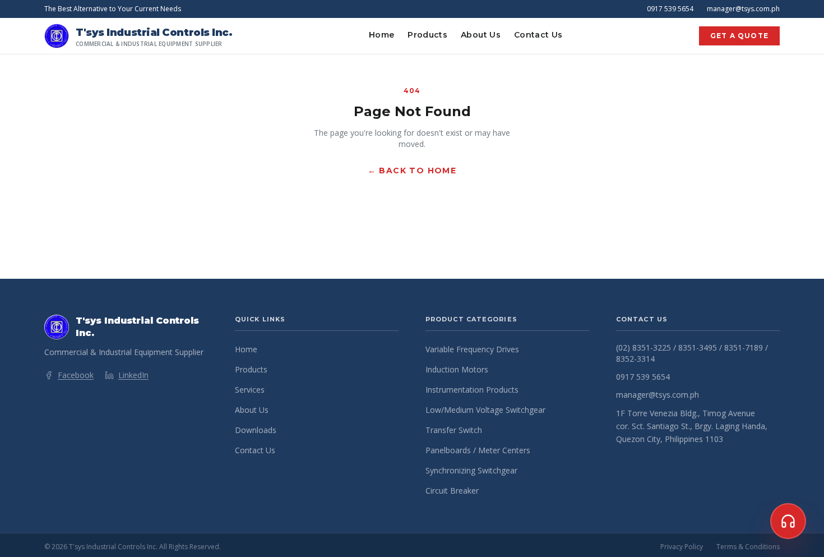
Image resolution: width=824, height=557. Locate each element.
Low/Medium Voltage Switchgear (485, 409)
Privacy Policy (681, 546)
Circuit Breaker (452, 490)
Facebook (76, 375)
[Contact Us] (788, 521)
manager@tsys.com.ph (743, 8)
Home (381, 35)
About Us (481, 35)
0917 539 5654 (670, 8)
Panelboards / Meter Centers (477, 450)
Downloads (255, 430)
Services (250, 389)
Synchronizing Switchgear (471, 470)
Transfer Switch (453, 430)
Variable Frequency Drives (472, 349)
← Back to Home (412, 170)
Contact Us (538, 35)
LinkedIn (133, 375)
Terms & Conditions (748, 546)
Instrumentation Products (472, 389)
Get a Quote (739, 35)
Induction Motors (456, 369)
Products (427, 35)
